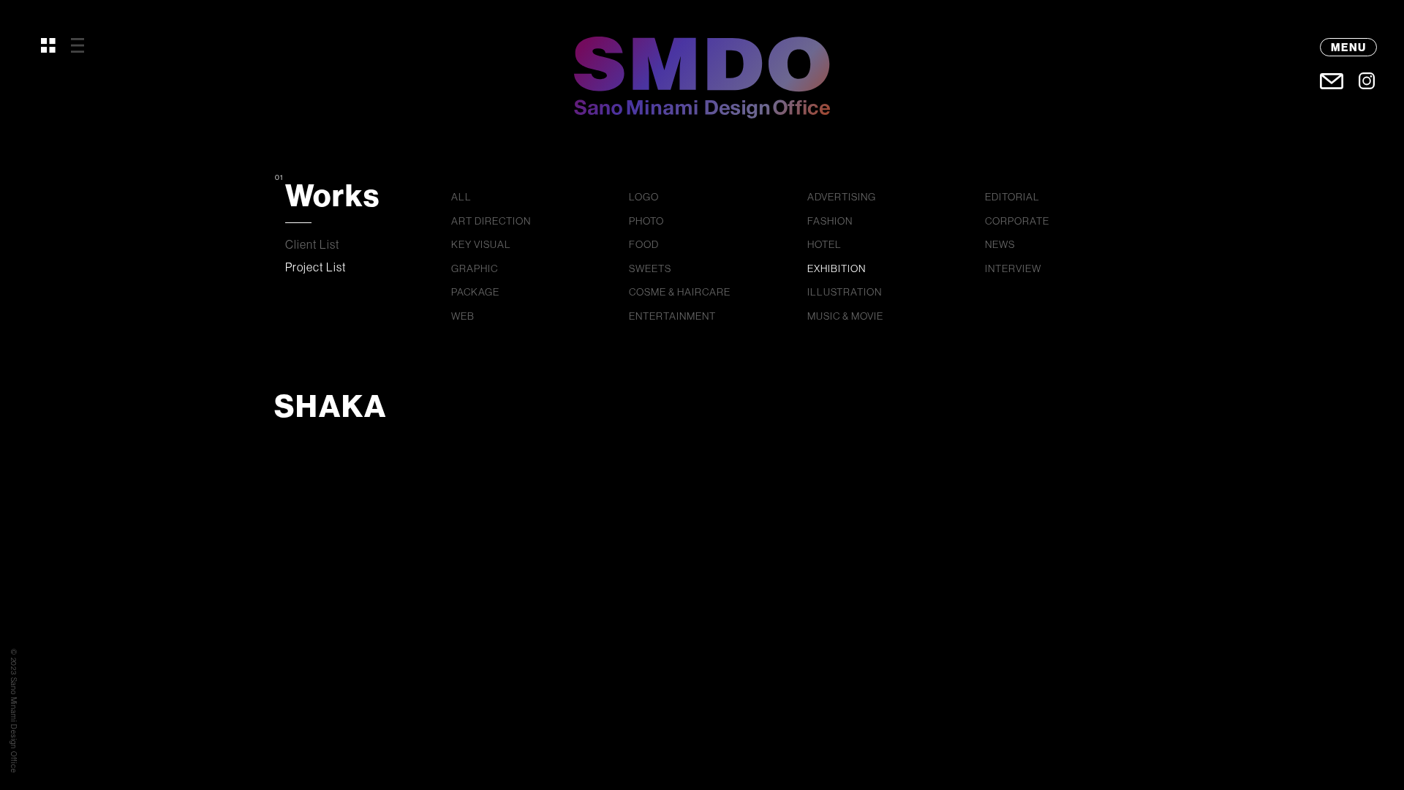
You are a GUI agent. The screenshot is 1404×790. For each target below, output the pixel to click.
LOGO (644, 196)
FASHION (830, 220)
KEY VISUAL (481, 244)
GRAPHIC (474, 268)
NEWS (1000, 244)
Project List (316, 267)
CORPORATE (1017, 220)
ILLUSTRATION (844, 291)
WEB (463, 316)
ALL (461, 196)
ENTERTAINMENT (672, 316)
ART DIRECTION (491, 220)
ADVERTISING (841, 196)
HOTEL (824, 244)
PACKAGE (475, 291)
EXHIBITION (836, 268)
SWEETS (650, 268)
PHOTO (646, 220)
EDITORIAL (1012, 196)
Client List (312, 244)
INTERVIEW (1013, 268)
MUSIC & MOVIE (845, 316)
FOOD (644, 244)
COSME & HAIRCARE (680, 291)
